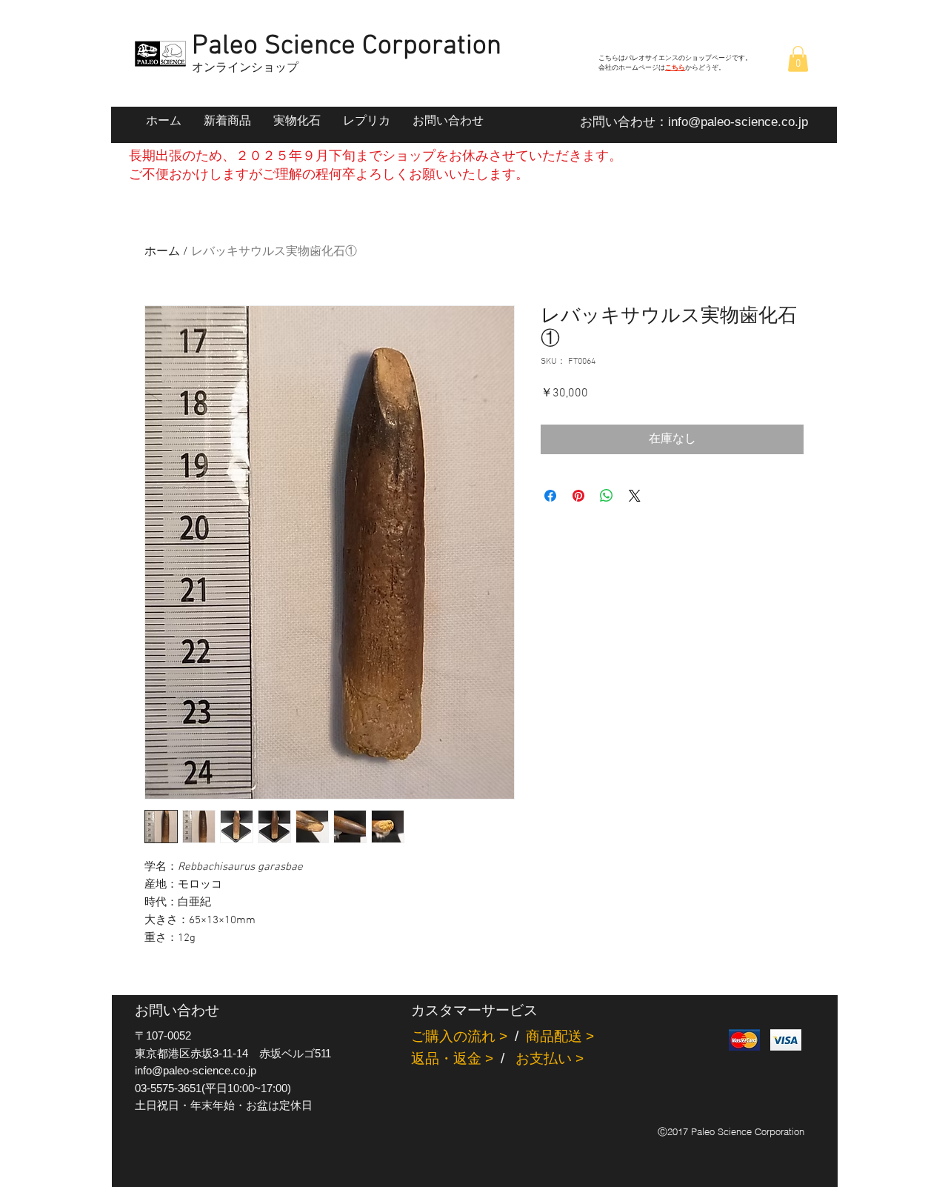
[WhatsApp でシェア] (606, 496)
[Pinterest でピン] (578, 496)
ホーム (162, 252)
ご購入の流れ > (459, 1036)
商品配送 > (560, 1036)
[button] (798, 59)
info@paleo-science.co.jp (738, 122)
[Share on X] (635, 496)
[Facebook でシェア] (550, 496)
